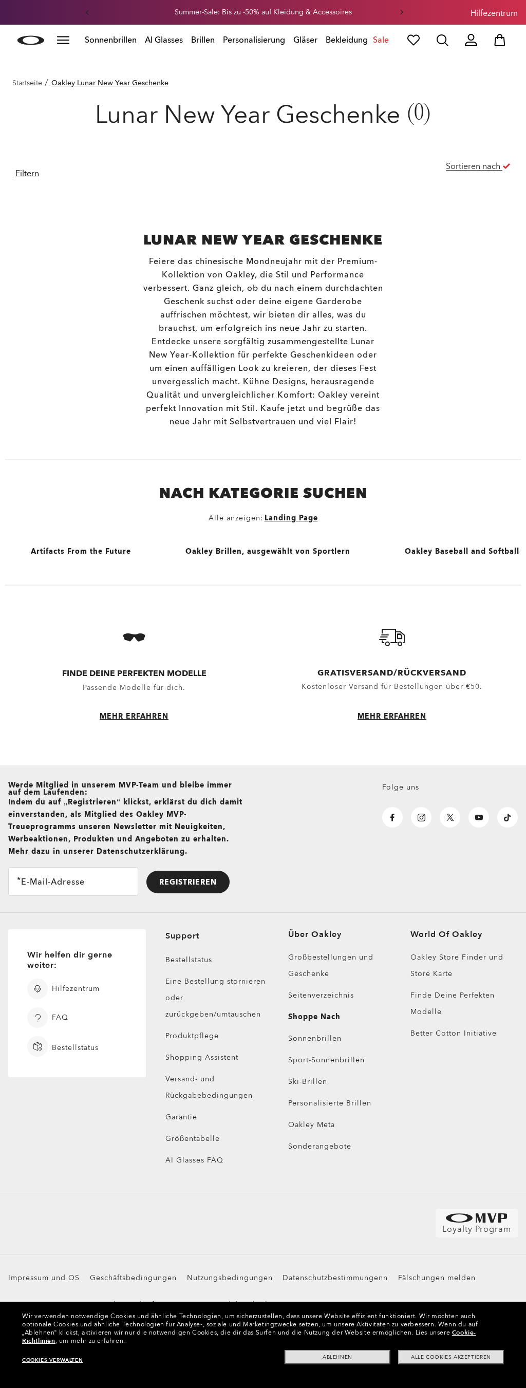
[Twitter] (450, 817)
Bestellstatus (188, 960)
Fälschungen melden (437, 1278)
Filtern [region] (27, 173)
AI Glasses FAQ (194, 1160)
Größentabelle (192, 1138)
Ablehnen (337, 1357)
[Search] (442, 40)
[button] (87, 12)
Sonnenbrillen (315, 1038)
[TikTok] (507, 817)
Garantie (181, 1117)
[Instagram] (421, 817)
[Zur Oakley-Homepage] (30, 40)
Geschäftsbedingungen (133, 1278)
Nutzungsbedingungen (230, 1278)
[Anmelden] (471, 40)
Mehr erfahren (134, 716)
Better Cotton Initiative (453, 1033)
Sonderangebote (319, 1146)
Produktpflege (192, 1036)
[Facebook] (392, 817)
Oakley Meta (311, 1125)
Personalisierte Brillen (329, 1103)
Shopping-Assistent (201, 1057)
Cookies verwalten (52, 1360)
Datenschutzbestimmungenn (335, 1278)
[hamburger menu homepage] (63, 40)
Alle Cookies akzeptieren (451, 1357)
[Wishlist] (413, 40)
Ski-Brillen (307, 1081)
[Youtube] (478, 817)
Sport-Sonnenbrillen (326, 1060)
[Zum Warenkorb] (500, 40)
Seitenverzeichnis (321, 995)
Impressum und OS (44, 1278)
